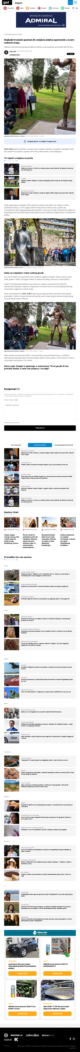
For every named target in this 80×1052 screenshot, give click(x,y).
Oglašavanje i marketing (39, 1046)
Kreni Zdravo (16, 1040)
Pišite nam (20, 1046)
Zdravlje (67, 8)
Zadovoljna (32, 1035)
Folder (8, 1040)
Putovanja (56, 8)
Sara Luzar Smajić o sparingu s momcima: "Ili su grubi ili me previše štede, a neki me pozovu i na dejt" (36, 367)
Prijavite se (40, 428)
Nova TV (6, 1035)
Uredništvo (27, 1046)
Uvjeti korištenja (52, 1046)
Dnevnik (17, 1035)
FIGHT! (18, 3)
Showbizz (32, 8)
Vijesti (22, 8)
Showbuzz (48, 1035)
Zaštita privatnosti (63, 1046)
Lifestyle (44, 8)
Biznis (77, 8)
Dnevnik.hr (11, 8)
